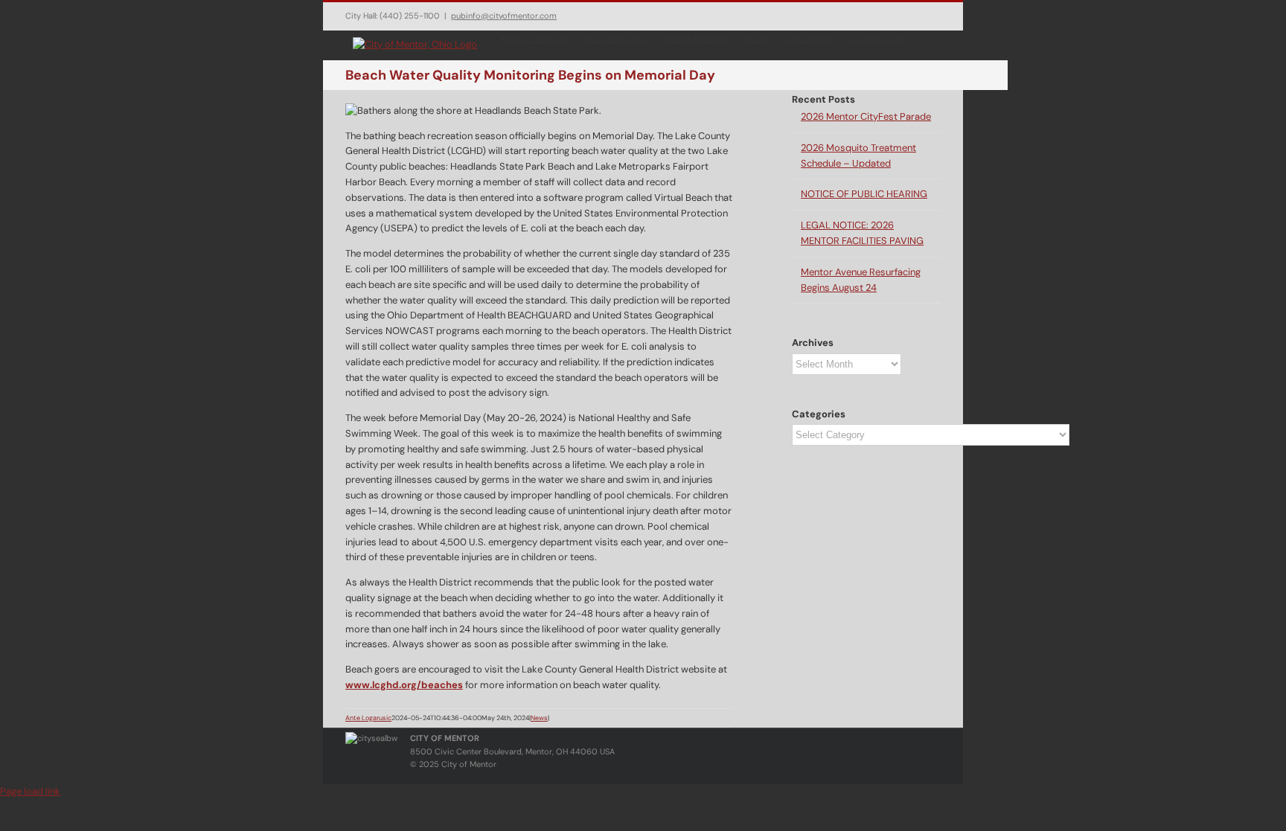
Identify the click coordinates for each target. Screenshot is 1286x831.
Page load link (30, 791)
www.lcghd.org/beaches (404, 684)
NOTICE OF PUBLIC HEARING (864, 193)
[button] (922, 38)
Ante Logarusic (368, 717)
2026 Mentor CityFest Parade (866, 116)
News (539, 717)
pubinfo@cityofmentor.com (504, 15)
